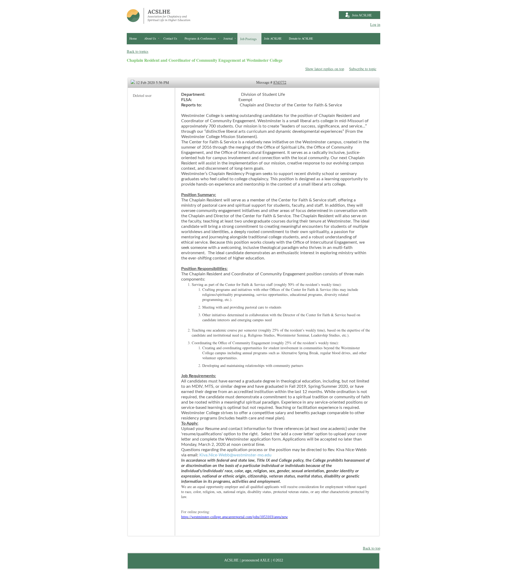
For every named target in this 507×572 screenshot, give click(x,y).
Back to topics (137, 51)
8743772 (279, 82)
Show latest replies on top (324, 68)
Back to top (371, 548)
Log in (375, 24)
